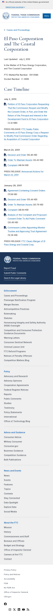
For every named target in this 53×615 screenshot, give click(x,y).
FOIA (6, 583)
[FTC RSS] (28, 610)
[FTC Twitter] (14, 609)
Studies (7, 403)
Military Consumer (13, 442)
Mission (8, 527)
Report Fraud (10, 268)
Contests (8, 493)
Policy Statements (13, 412)
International (10, 417)
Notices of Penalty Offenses (18, 356)
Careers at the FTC (13, 554)
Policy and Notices (12, 574)
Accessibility (9, 579)
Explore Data (10, 507)
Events (7, 480)
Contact (8, 559)
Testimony (9, 408)
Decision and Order (17, 155)
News (7, 475)
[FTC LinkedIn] (19, 610)
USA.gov (7, 597)
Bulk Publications (12, 460)
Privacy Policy (10, 570)
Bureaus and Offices (14, 541)
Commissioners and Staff (16, 536)
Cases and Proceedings (18, 30)
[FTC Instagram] (9, 610)
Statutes (8, 318)
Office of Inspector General (17, 550)
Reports (8, 394)
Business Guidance (13, 451)
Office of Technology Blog (17, 421)
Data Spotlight (11, 502)
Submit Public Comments (15, 273)
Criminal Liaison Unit (14, 347)
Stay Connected (12, 498)
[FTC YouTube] (23, 610)
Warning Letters (12, 338)
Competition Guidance (15, 455)
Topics (7, 489)
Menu (46, 16)
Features (8, 484)
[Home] (21, 19)
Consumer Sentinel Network (18, 342)
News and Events (12, 471)
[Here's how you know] (25, 4)
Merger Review (11, 304)
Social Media (10, 511)
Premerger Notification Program (19, 300)
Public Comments (12, 399)
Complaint (12, 165)
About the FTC (11, 523)
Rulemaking (10, 314)
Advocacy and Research (16, 376)
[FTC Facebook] (5, 604)
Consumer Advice (12, 437)
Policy (7, 371)
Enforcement (10, 291)
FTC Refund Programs (15, 351)
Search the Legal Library (15, 278)
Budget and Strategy (14, 545)
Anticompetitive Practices (16, 309)
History (7, 532)
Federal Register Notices (16, 390)
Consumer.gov (11, 446)
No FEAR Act (9, 588)
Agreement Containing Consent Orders (26, 190)
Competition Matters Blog (16, 360)
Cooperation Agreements (16, 385)
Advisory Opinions (13, 381)
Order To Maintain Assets (20, 160)
